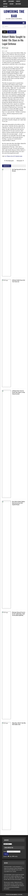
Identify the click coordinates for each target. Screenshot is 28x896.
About (4, 1)
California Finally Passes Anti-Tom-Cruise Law (18, 280)
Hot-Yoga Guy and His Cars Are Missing (19, 170)
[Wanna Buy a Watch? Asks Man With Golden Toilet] (6, 829)
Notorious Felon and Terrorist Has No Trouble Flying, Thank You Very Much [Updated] (18, 613)
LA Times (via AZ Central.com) (13, 156)
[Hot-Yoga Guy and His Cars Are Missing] (6, 275)
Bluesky (11, 4)
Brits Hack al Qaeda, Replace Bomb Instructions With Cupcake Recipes (18, 503)
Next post (19, 160)
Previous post (10, 160)
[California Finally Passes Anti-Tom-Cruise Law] (6, 386)
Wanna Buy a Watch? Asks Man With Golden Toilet (19, 723)
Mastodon (18, 4)
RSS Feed (5, 6)
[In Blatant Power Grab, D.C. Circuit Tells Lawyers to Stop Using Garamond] (6, 497)
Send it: (5, 856)
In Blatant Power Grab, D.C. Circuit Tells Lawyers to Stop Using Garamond (18, 392)
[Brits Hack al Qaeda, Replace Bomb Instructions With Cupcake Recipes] (6, 607)
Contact (18, 1)
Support (5, 4)
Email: (5, 851)
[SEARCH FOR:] (14, 26)
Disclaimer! (11, 1)
